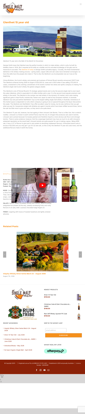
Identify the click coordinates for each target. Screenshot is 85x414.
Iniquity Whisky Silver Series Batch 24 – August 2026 (24, 274)
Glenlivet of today (27, 69)
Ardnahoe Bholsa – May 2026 (14, 345)
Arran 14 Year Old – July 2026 (14, 335)
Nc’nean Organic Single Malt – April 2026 (18, 350)
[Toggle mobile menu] (81, 4)
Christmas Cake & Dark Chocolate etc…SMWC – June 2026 (20, 340)
